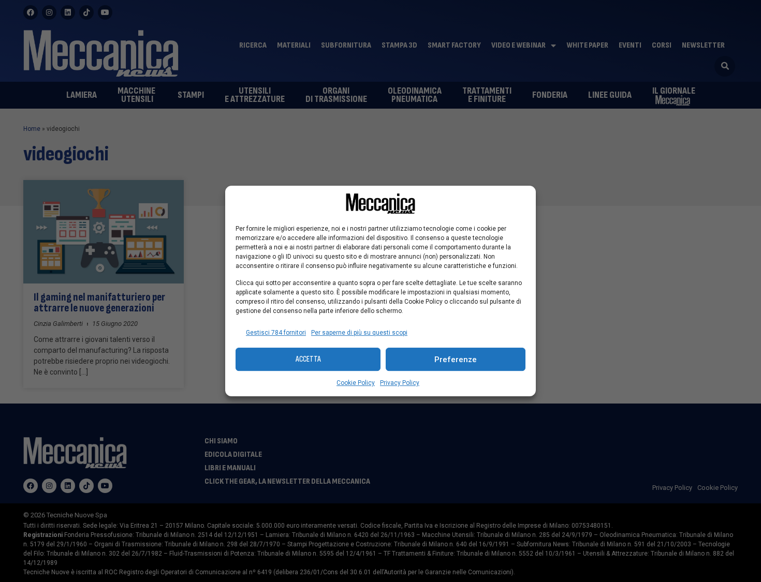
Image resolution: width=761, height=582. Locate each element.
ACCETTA (308, 359)
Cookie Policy (355, 382)
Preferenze (455, 359)
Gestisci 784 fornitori (276, 332)
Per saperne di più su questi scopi (359, 332)
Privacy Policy (399, 382)
